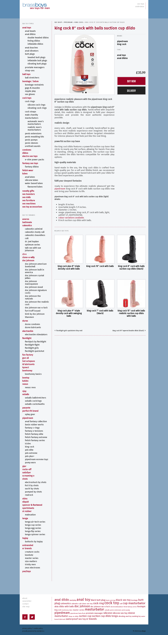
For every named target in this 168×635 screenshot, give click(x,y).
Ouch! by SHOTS (32, 488)
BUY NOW (131, 81)
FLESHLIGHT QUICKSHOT (34, 351)
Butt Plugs (30, 54)
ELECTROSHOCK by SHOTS (35, 482)
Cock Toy (111, 603)
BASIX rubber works (34, 424)
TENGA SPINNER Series (35, 534)
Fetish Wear (27, 170)
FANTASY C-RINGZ (32, 427)
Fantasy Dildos (32, 166)
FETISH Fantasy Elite (34, 434)
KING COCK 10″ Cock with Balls (100, 266)
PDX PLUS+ (29, 456)
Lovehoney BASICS (33, 374)
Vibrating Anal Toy (125, 616)
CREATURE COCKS (32, 552)
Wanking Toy (136, 616)
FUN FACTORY (27, 355)
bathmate (27, 222)
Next (117, 64)
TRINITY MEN (30, 564)
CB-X (24, 254)
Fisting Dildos (34, 41)
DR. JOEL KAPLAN (32, 241)
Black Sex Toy (123, 600)
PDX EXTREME (31, 453)
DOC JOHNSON (28, 260)
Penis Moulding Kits (34, 136)
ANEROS (25, 219)
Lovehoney (27, 370)
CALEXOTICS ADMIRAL (33, 229)
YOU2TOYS (26, 571)
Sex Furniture (28, 200)
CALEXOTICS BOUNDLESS (35, 235)
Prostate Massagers (34, 67)
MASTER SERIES (31, 558)
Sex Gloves (30, 94)
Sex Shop (58, 22)
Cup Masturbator (134, 603)
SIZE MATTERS (31, 561)
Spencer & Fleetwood (32, 505)
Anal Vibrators (31, 51)
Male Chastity (31, 115)
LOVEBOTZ (29, 555)
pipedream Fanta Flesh (77, 613)
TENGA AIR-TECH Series (35, 522)
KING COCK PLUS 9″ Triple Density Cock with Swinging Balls (69, 313)
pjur (24, 466)
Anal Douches (31, 47)
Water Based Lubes (34, 183)
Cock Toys (26, 98)
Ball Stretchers (32, 77)
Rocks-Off (26, 469)
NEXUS (25, 384)
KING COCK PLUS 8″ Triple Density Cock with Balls (69, 267)
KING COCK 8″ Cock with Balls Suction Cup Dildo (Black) (131, 267)
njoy (24, 391)
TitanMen (29, 317)
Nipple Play (30, 91)
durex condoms (32, 324)
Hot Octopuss (28, 361)
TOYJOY (25, 538)
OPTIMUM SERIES (32, 244)
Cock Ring (98, 603)
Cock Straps (30, 111)
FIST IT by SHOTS (32, 485)
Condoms (26, 150)
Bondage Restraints (34, 85)
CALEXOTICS (27, 225)
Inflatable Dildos (35, 44)
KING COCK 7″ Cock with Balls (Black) (100, 312)
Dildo (56, 606)
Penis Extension (115, 610)
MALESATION (30, 514)
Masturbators (31, 118)
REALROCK (29, 495)
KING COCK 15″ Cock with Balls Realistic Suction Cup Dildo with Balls (131, 313)
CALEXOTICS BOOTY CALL (34, 232)
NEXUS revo (30, 387)
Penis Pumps (31, 140)
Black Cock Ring (110, 600)
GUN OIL (25, 358)
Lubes (25, 173)
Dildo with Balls (66, 606)
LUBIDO (25, 381)
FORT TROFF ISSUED (32, 311)
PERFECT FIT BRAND (30, 411)
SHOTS (25, 479)
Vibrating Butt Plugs (37, 63)
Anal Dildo (61, 600)
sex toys (140, 4)
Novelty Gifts (28, 191)
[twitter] (32, 617)
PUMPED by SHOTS (33, 492)
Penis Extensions (33, 133)
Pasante (26, 407)
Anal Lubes (30, 177)
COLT (26, 238)
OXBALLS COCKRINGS (33, 401)
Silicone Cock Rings (36, 105)
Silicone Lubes (31, 180)
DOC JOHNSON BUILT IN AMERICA (34, 271)
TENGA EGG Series (33, 528)
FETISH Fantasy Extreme (36, 437)
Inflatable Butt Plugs (37, 60)
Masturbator (94, 609)
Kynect (25, 367)
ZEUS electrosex (32, 567)
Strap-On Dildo (73, 616)
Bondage (134, 600)
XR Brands (27, 548)
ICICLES (28, 443)
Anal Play (73, 600)
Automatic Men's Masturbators (36, 122)
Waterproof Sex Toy (76, 619)
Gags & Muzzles (32, 88)
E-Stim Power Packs (34, 159)
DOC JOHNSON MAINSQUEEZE (31, 282)
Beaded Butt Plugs (36, 57)
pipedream (68, 22)
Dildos (25, 153)
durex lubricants (33, 327)
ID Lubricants (28, 364)
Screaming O (28, 475)
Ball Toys (26, 74)
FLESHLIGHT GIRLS (32, 348)
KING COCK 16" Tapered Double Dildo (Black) (128, 331)
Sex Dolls (26, 197)
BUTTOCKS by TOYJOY (34, 541)
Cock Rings (30, 101)
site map (26, 606)
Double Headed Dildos (38, 37)
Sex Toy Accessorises (32, 206)
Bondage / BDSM (30, 81)
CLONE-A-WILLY (28, 257)
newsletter (27, 601)
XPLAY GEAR (30, 414)
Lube (70, 610)
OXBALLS (25, 394)
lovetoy (25, 377)
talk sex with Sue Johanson (33, 249)
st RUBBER (27, 511)
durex (25, 321)
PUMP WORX (30, 462)
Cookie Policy (38, 628)
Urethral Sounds (32, 146)
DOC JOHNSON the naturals (33, 297)
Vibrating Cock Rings (37, 108)
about (24, 598)
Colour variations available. (71, 217)
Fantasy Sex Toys (30, 163)
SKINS (24, 498)
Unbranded (27, 545)
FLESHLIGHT (26, 338)
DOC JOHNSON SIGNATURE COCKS (36, 291)
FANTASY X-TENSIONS (34, 431)
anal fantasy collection (36, 421)
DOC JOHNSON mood (34, 287)
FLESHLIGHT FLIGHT (32, 345)
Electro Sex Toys (30, 156)
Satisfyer (26, 472)
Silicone (107, 612)
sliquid (25, 502)
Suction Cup (85, 616)
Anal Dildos (122, 58)
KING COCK (79, 22)
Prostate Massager (94, 613)
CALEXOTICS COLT (76, 604)
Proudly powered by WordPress (33, 631)
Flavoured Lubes (35, 186)
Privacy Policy (27, 628)
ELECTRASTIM (27, 331)
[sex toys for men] (36, 4)
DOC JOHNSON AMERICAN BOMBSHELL (36, 265)
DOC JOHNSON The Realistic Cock (37, 303)
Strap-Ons (30, 70)
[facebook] (25, 617)
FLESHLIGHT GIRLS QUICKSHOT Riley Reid (69, 331)
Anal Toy (83, 599)
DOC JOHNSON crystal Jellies (34, 276)
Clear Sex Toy (87, 603)
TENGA (25, 518)
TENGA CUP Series (33, 525)
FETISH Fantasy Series (35, 440)
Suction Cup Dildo (101, 616)
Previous (52, 64)
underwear (139, 6)
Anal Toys (121, 55)
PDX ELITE (29, 450)
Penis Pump (126, 610)
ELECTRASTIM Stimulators (36, 334)
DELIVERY (131, 90)
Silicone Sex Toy (119, 613)
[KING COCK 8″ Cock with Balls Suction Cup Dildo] (84, 64)
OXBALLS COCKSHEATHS (35, 404)
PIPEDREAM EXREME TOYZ (36, 459)
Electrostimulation (116, 607)
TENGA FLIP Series (33, 531)
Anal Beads (30, 31)
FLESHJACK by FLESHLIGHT (35, 341)
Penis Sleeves (31, 143)
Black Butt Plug (98, 600)
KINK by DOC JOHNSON (34, 314)
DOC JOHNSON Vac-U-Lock (36, 307)
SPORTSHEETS (28, 508)
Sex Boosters (28, 194)
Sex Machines (29, 203)
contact (25, 604)
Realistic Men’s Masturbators (35, 128)
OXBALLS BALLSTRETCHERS (35, 397)
